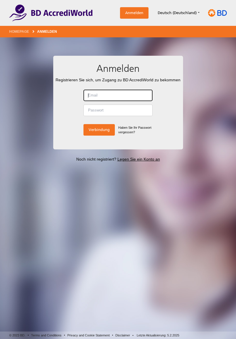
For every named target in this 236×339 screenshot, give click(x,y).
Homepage (19, 32)
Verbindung (99, 130)
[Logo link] (50, 13)
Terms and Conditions (46, 335)
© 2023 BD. (17, 335)
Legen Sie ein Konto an (138, 159)
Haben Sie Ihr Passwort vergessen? (134, 130)
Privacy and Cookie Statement (88, 335)
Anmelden (134, 13)
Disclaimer (122, 335)
